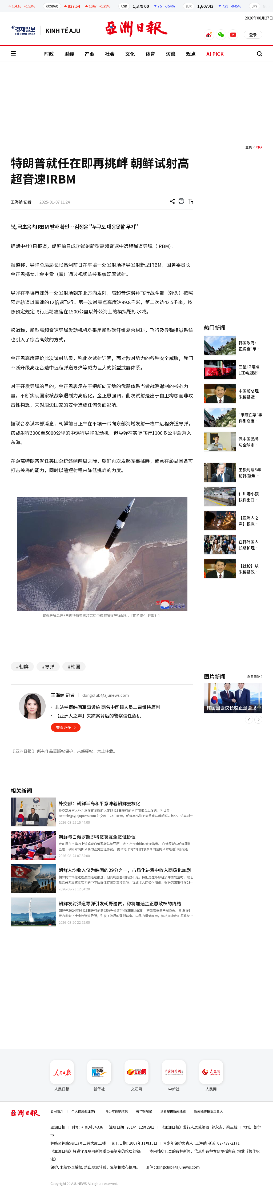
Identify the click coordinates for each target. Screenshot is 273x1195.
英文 (26, 30)
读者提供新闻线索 (173, 1111)
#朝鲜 (22, 666)
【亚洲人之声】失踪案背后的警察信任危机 (98, 715)
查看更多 (63, 727)
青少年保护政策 (116, 1111)
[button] (249, 720)
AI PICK (215, 53)
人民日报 (61, 1089)
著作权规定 (144, 1111)
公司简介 (56, 1111)
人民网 (211, 1089)
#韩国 (74, 666)
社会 (110, 53)
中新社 (173, 1089)
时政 (49, 53)
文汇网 (136, 1089)
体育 (150, 53)
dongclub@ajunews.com (178, 1167)
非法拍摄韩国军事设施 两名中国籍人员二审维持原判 (107, 707)
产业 (89, 53)
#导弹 (48, 666)
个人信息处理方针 (84, 1111)
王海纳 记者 (21, 202)
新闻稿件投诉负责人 (208, 1111)
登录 (253, 34)
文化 (130, 53)
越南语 (65, 30)
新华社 (99, 1089)
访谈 (170, 53)
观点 (191, 53)
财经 (69, 53)
